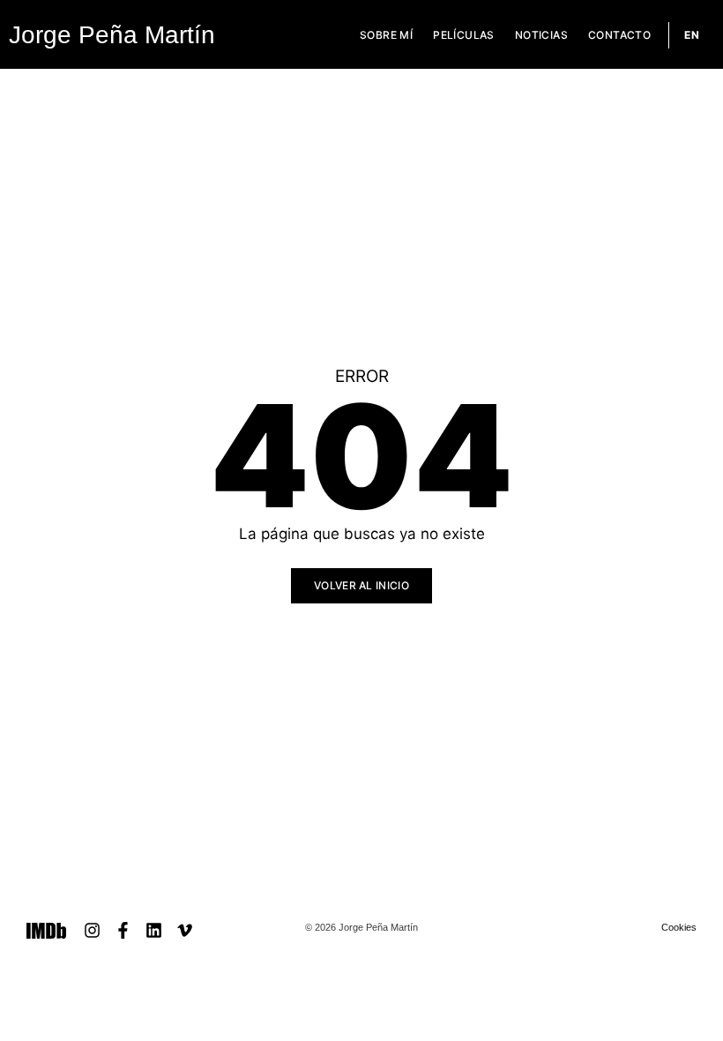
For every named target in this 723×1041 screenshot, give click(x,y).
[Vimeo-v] (184, 930)
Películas (464, 34)
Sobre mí (386, 34)
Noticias (541, 34)
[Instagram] (92, 930)
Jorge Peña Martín (112, 35)
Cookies (679, 927)
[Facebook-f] (123, 930)
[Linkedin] (153, 930)
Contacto (619, 34)
